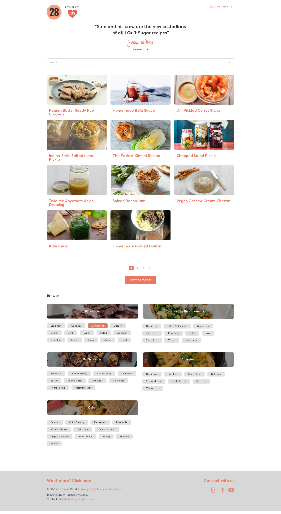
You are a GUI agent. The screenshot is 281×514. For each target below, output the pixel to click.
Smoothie (56, 339)
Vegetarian (191, 340)
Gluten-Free (194, 373)
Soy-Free (201, 381)
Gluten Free (203, 326)
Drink (70, 332)
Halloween (118, 380)
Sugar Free (152, 340)
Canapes (76, 325)
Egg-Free (173, 373)
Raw (208, 333)
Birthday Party (79, 373)
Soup (91, 339)
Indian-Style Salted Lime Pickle (71, 157)
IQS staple (83, 429)
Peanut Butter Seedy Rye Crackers (71, 112)
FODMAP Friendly (177, 326)
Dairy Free (151, 326)
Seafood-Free (154, 381)
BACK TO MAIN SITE (221, 6)
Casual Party (104, 373)
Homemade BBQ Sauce (134, 110)
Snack (74, 339)
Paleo (192, 333)
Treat (124, 339)
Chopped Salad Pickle (196, 155)
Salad (103, 332)
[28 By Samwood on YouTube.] (230, 491)
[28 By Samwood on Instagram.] (213, 491)
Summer (124, 436)
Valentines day (83, 387)
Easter (54, 380)
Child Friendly (76, 422)
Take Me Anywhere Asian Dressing (71, 202)
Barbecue (56, 373)
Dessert (118, 325)
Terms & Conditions (110, 488)
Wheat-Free (152, 388)
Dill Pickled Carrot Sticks (198, 110)
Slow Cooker (86, 436)
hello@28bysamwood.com (78, 499)
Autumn (55, 422)
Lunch (87, 332)
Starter (107, 339)
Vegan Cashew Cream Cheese (203, 200)
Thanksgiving (58, 387)
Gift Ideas (97, 380)
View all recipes (140, 280)
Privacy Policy (88, 488)
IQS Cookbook (59, 429)
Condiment (98, 325)
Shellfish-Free (179, 381)
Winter (54, 443)
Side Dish (122, 332)
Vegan (171, 340)
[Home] (63, 11)
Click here (81, 480)
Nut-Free (216, 373)
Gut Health (152, 333)
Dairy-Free (152, 373)
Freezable (121, 422)
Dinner (54, 332)
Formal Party (75, 380)
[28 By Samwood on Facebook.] (221, 491)
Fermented (100, 422)
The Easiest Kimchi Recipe (136, 155)
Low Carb (173, 333)
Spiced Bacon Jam (129, 200)
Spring (106, 436)
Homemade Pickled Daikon (137, 246)
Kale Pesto (58, 246)
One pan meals (107, 429)
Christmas (126, 373)
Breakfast (56, 325)
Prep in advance (60, 436)
